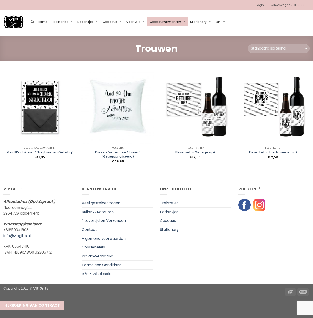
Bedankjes (85, 22)
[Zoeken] (32, 21)
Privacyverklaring (97, 256)
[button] (260, 5)
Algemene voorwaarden (104, 238)
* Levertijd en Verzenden (104, 220)
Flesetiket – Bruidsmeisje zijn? (273, 152)
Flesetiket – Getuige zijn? (195, 152)
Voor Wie (133, 22)
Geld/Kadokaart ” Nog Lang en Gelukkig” (40, 152)
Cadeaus (110, 22)
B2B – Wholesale (96, 273)
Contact (89, 229)
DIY (218, 22)
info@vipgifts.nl (17, 235)
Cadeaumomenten (165, 22)
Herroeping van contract (32, 305)
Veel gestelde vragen (101, 203)
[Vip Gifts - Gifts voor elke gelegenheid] (13, 22)
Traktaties (60, 22)
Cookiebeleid (93, 247)
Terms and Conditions (101, 265)
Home (43, 22)
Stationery (198, 22)
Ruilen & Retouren (98, 212)
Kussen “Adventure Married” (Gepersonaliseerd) (117, 154)
